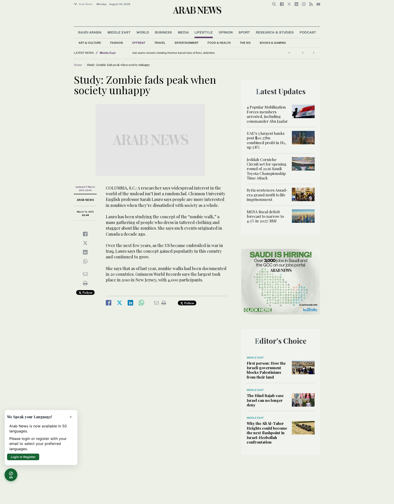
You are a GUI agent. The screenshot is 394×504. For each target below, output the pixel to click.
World (142, 32)
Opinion (226, 32)
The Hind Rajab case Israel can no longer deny (265, 400)
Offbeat (138, 42)
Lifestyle (203, 32)
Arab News (85, 4)
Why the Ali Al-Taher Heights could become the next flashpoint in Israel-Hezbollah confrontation (267, 432)
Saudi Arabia (89, 32)
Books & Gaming (273, 42)
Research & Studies (275, 32)
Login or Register (23, 457)
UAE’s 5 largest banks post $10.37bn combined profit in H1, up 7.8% (266, 140)
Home (78, 65)
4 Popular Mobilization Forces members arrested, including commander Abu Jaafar (267, 113)
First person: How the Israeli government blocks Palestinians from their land (266, 370)
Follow (87, 292)
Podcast (308, 32)
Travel (160, 42)
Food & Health (219, 42)
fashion (116, 42)
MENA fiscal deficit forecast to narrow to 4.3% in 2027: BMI (265, 216)
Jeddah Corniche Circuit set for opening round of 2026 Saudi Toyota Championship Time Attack (266, 169)
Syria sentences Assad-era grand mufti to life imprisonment (267, 194)
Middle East (118, 32)
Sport (244, 32)
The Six (245, 42)
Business (163, 32)
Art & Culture (89, 42)
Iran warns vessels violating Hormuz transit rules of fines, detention (173, 53)
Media (183, 32)
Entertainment (186, 42)
